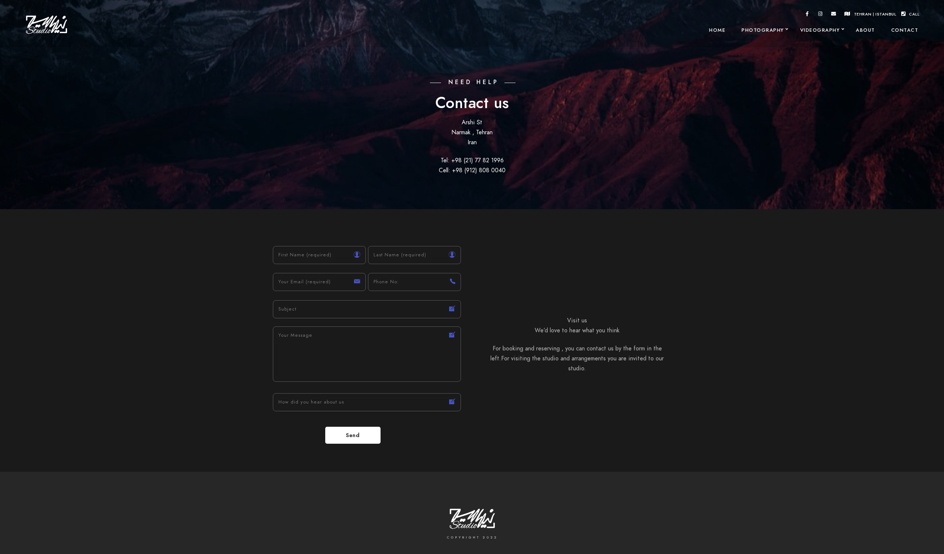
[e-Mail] (833, 15)
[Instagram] (820, 15)
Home (717, 30)
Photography (763, 30)
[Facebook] (807, 15)
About (865, 30)
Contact (905, 30)
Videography (820, 30)
